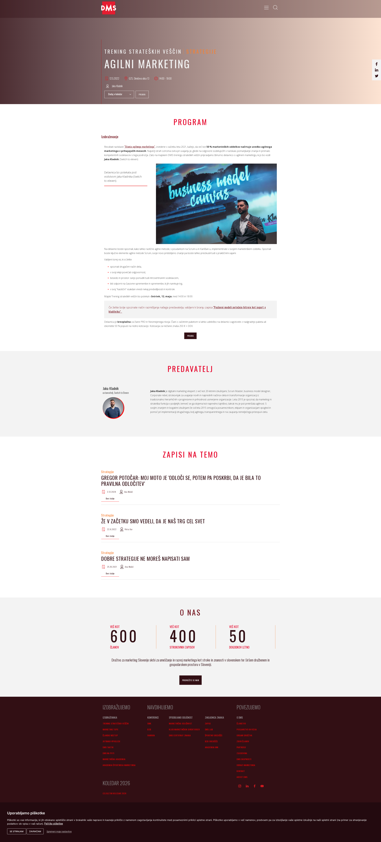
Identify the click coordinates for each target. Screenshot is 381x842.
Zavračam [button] (35, 831)
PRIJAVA (142, 94)
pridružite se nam (190, 680)
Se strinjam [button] (17, 831)
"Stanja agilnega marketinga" (139, 146)
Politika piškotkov (53, 823)
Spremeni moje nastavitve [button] (59, 831)
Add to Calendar (119, 94)
